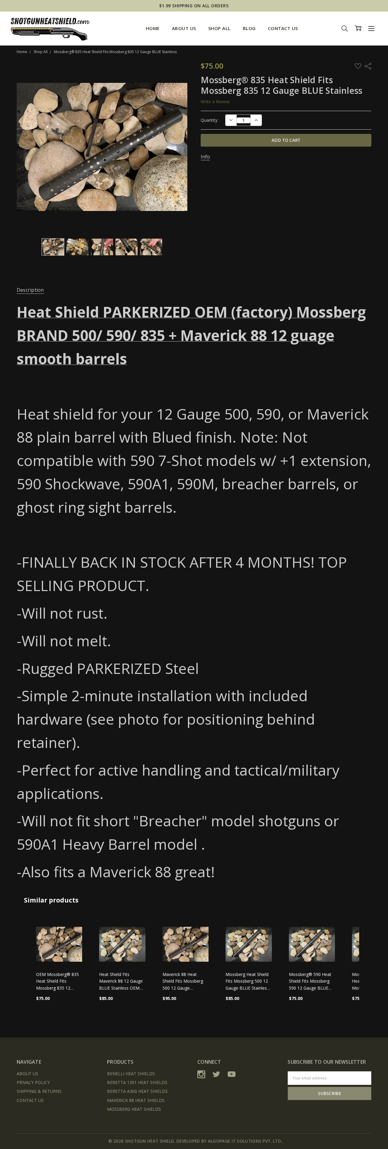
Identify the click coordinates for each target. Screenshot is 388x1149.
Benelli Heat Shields (131, 1073)
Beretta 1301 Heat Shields (137, 1082)
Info (205, 157)
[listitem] (59, 961)
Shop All (219, 28)
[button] (23, 961)
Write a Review (215, 101)
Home (153, 28)
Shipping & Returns (39, 1091)
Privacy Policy (33, 1082)
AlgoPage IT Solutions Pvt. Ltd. (245, 1141)
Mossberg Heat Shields (134, 1109)
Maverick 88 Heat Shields (136, 1100)
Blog (249, 28)
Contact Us (283, 28)
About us (27, 1073)
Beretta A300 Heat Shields (137, 1091)
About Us (184, 28)
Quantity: (209, 120)
